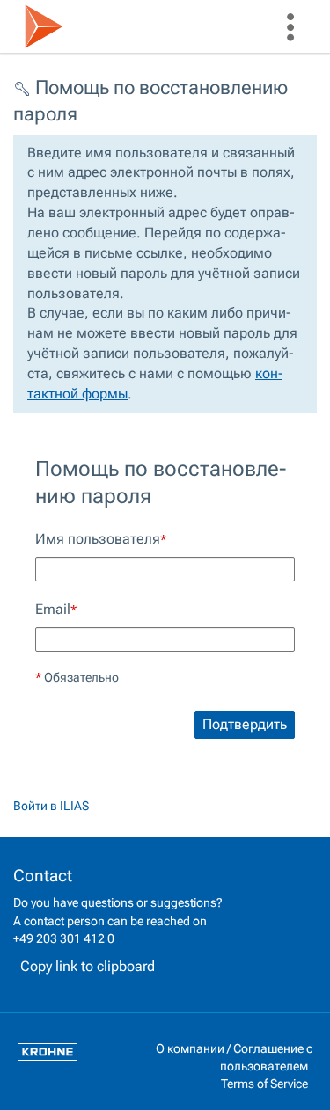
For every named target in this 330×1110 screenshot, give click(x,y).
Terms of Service (264, 1084)
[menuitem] (290, 26)
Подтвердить (244, 724)
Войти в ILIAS (51, 806)
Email (56, 609)
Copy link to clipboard (87, 966)
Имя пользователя (100, 538)
